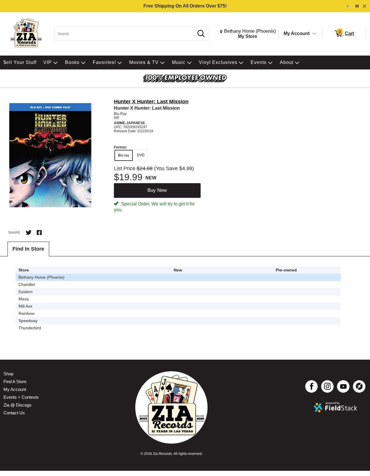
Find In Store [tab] (28, 249)
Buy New (157, 190)
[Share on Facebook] (39, 233)
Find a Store (14, 381)
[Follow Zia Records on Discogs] (359, 386)
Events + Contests (21, 397)
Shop (8, 373)
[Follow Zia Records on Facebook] (311, 386)
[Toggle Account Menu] (314, 33)
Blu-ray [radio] (123, 155)
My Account (297, 33)
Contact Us (14, 412)
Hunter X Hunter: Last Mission (151, 101)
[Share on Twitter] (29, 233)
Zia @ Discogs (17, 405)
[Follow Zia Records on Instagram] (327, 386)
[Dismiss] (364, 6)
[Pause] (357, 6)
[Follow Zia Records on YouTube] (343, 386)
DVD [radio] (141, 155)
